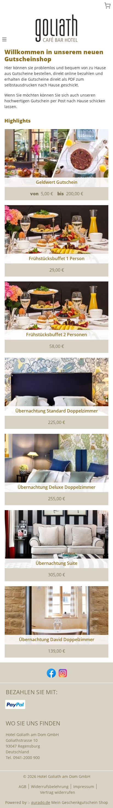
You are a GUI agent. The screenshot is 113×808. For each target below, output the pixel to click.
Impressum (83, 786)
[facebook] (50, 672)
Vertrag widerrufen (57, 792)
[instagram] (62, 672)
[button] (4, 39)
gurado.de (40, 802)
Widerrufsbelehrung (50, 786)
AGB (22, 786)
